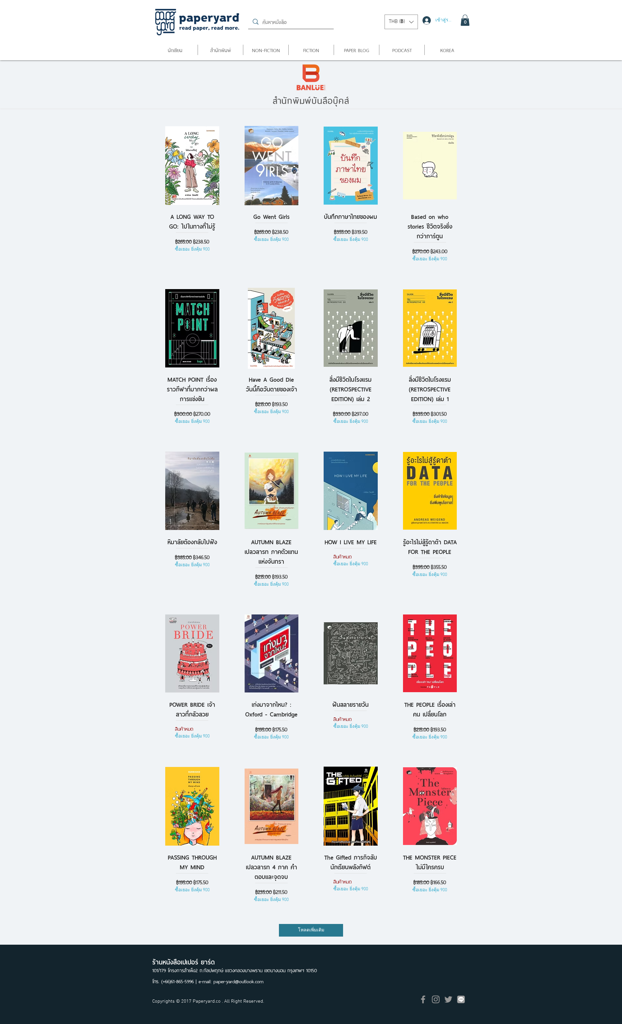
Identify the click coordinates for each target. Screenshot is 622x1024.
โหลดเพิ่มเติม (311, 930)
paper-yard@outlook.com (238, 980)
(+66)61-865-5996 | (180, 980)
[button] (401, 22)
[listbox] (401, 22)
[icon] (461, 999)
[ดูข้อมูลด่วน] (192, 165)
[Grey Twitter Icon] (448, 999)
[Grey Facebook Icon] (423, 999)
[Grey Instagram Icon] (436, 999)
